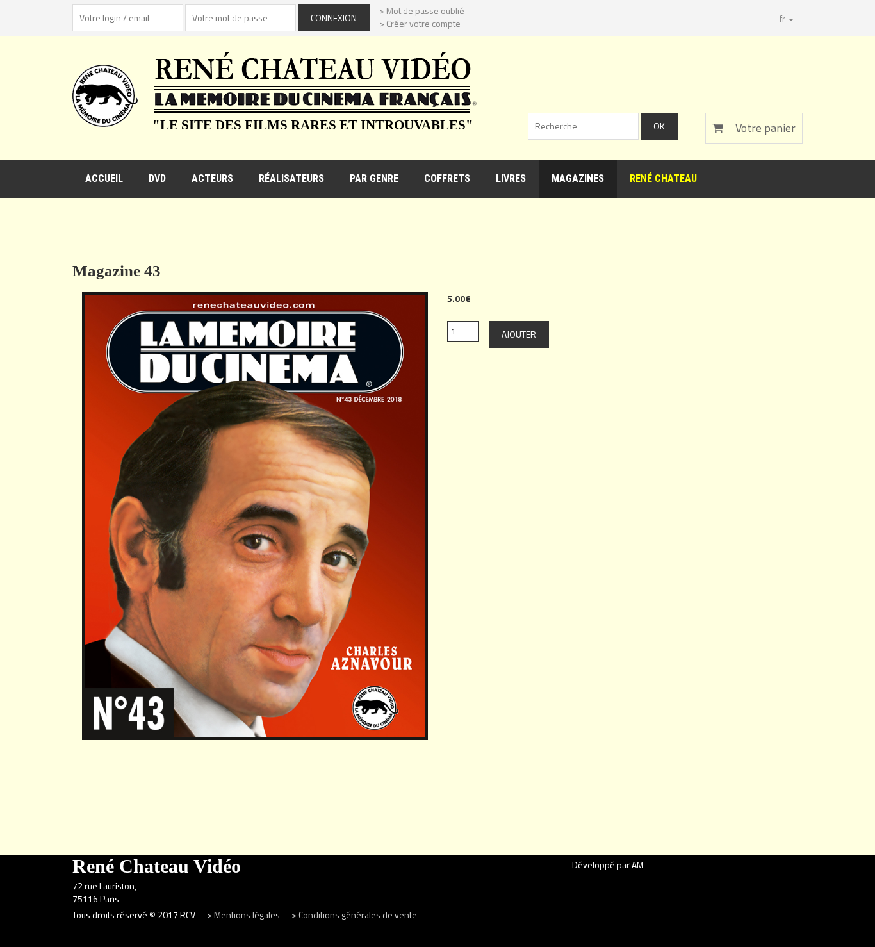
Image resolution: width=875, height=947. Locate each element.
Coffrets (447, 178)
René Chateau (663, 178)
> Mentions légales (244, 914)
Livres (511, 178)
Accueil (104, 178)
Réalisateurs (291, 178)
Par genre (374, 178)
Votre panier (764, 127)
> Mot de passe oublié (421, 10)
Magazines (578, 178)
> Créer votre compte (420, 23)
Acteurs (212, 178)
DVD (157, 178)
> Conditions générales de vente (354, 914)
